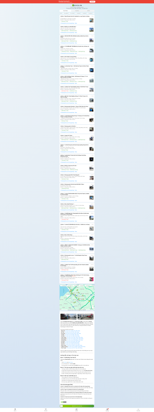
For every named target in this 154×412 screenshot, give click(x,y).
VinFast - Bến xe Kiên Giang (66, 234)
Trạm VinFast (65, 10)
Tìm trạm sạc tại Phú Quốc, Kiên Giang (73, 333)
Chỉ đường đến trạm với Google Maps (67, 23)
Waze (76, 23)
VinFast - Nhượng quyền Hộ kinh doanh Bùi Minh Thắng (72, 184)
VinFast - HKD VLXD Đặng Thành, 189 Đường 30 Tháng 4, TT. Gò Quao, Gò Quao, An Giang (74, 77)
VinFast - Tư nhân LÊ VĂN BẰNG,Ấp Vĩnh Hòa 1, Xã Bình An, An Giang (74, 224)
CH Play (65, 362)
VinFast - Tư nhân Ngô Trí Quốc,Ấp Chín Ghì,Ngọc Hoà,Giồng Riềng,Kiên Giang (73, 156)
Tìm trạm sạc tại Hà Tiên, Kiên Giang (72, 332)
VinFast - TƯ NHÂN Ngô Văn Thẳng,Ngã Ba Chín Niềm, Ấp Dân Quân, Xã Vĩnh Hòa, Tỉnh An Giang (74, 214)
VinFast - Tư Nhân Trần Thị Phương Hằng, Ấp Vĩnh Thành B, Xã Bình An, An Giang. (74, 265)
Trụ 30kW (90, 13)
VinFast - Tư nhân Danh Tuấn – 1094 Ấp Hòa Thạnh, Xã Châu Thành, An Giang (74, 66)
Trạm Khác (77, 10)
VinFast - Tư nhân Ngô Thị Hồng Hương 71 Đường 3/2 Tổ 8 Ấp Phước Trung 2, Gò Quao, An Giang (74, 116)
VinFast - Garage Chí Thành (66, 135)
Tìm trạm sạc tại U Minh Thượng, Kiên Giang (76, 346)
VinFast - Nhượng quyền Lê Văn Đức (68, 126)
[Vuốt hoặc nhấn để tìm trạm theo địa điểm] (61, 406)
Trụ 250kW (66, 13)
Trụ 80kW (78, 13)
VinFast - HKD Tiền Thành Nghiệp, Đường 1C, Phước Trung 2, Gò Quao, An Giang (74, 97)
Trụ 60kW (84, 13)
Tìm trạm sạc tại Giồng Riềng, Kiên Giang (75, 339)
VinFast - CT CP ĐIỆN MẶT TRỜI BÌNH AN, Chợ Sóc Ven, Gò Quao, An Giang (74, 47)
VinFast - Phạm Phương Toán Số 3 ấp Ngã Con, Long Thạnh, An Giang (74, 16)
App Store (71, 362)
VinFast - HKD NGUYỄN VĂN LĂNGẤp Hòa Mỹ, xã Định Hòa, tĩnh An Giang (74, 36)
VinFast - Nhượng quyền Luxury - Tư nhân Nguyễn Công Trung (73, 255)
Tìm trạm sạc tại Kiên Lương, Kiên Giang (74, 345)
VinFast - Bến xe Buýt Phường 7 (67, 203)
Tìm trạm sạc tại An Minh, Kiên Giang (72, 336)
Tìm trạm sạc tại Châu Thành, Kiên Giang (75, 337)
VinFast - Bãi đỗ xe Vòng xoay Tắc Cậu (68, 165)
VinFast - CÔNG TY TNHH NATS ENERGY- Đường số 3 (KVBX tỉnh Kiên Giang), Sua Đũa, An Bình (75, 245)
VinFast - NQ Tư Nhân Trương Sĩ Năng (68, 56)
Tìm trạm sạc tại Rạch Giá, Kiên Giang (72, 330)
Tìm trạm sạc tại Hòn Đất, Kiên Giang (72, 342)
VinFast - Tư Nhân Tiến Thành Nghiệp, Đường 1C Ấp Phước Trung (74, 86)
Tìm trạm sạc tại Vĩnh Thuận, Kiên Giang (74, 347)
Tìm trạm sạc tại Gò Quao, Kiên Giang (72, 341)
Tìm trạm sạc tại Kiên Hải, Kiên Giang (72, 343)
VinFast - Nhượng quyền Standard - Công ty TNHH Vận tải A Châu (74, 106)
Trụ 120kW (72, 13)
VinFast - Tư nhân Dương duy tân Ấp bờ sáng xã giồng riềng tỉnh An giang (74, 145)
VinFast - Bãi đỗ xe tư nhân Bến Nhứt (68, 26)
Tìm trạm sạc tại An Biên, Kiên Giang (72, 334)
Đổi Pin (88, 10)
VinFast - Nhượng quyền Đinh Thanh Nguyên (69, 174)
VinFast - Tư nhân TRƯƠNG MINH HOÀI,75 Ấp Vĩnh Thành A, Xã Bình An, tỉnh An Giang (74, 194)
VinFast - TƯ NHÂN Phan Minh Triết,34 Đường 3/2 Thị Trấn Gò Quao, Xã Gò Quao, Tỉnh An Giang (74, 276)
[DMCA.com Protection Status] (63, 402)
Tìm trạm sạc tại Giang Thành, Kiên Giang (75, 338)
